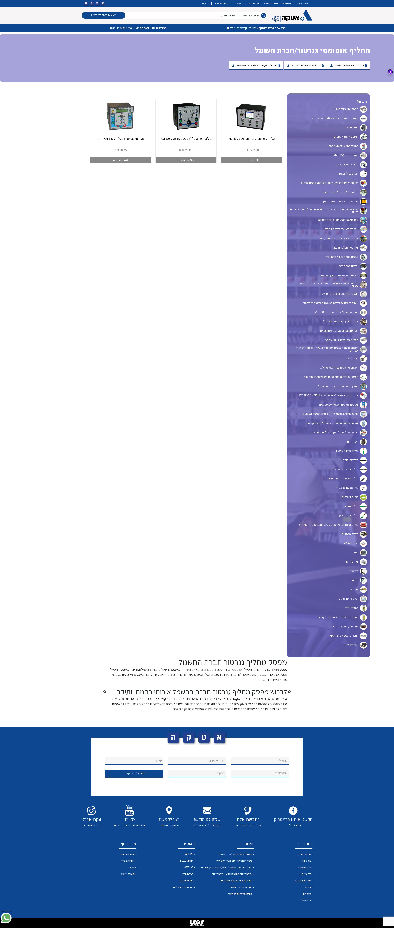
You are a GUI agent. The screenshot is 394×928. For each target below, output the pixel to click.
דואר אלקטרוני (216, 761)
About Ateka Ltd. (222, 3)
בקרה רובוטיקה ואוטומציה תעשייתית (234, 861)
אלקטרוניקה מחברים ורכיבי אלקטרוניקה (232, 874)
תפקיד (221, 773)
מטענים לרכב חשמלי (241, 887)
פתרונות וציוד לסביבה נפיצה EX (236, 881)
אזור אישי (306, 900)
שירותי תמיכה (252, 3)
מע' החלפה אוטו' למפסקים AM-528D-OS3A (186, 139)
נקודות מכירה (303, 3)
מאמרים (307, 894)
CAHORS (188, 854)
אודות (238, 3)
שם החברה (281, 773)
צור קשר (205, 3)
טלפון (159, 761)
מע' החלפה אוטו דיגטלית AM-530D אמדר (120, 139)
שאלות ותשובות (270, 3)
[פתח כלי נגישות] (390, 71)
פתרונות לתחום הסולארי (240, 894)
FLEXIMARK (186, 861)
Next (104, 691)
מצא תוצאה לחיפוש (103, 15)
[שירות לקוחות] (6, 918)
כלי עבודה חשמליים (183, 887)
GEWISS (188, 867)
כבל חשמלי (187, 874)
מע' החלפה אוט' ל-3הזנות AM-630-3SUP (252, 139)
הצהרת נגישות (128, 874)
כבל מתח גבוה (186, 881)
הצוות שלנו (287, 3)
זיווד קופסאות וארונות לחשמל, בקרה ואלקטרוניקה (226, 867)
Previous (289, 691)
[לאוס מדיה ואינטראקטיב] (197, 923)
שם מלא (282, 761)
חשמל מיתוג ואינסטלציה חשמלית (235, 854)
